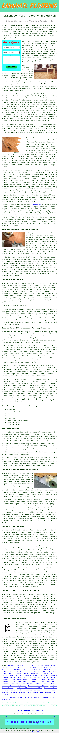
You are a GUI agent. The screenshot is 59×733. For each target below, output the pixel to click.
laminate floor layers (45, 36)
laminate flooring (41, 27)
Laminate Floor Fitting (12, 675)
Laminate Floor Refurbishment (44, 665)
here (3, 615)
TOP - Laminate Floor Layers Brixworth (20, 697)
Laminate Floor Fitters (31, 684)
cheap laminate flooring (37, 645)
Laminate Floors (9, 667)
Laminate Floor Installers (30, 667)
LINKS (35, 11)
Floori (3, 728)
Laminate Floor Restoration (36, 675)
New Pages (8, 716)
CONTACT (46, 11)
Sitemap (3, 716)
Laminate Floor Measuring (27, 673)
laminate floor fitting (44, 637)
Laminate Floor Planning (27, 671)
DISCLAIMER (53, 11)
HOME (31, 11)
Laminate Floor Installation (18, 665)
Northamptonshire (31, 655)
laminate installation (43, 624)
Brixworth (37, 205)
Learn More (31, 732)
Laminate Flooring (48, 673)
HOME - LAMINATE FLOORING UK (29, 710)
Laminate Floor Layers (11, 684)
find (8, 594)
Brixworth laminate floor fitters (30, 622)
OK (38, 732)
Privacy (56, 716)
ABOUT (40, 11)
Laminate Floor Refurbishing (26, 669)
